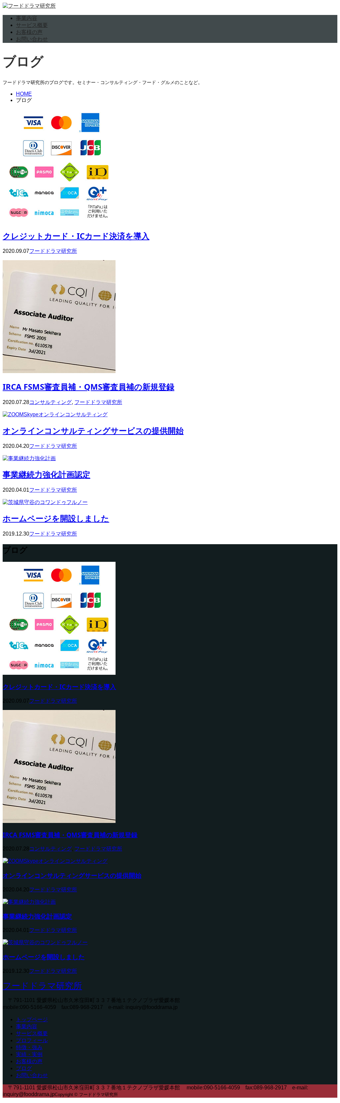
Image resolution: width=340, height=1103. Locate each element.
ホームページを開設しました (56, 518)
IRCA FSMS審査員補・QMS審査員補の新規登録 (88, 386)
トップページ (32, 1019)
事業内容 (26, 18)
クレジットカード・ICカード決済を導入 (76, 235)
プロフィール (32, 1040)
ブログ (24, 1068)
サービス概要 (32, 25)
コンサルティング (50, 402)
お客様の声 (29, 32)
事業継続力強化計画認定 (46, 474)
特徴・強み (29, 1047)
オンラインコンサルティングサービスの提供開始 (93, 430)
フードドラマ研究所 (53, 251)
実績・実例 (29, 1054)
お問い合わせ (32, 39)
